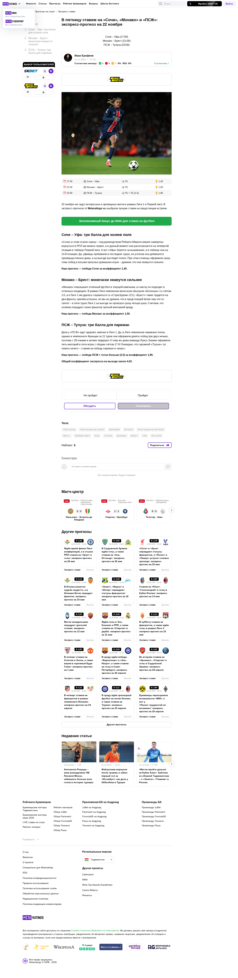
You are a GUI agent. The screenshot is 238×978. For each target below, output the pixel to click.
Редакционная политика (35, 898)
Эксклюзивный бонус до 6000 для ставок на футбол (116, 221)
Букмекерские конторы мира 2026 (35, 816)
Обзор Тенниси (62, 825)
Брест (134, 435)
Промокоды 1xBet (151, 807)
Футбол (128, 429)
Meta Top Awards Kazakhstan (97, 884)
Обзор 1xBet (60, 812)
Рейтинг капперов (63, 807)
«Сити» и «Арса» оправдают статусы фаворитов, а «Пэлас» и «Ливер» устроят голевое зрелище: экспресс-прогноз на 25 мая (154, 556)
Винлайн (114, 429)
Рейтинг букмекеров (74, 3)
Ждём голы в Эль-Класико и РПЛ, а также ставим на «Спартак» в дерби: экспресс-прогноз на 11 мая (116, 628)
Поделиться (157, 445)
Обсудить (89, 406)
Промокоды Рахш (151, 825)
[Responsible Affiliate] (159, 947)
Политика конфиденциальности (39, 878)
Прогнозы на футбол (150, 429)
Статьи (43, 3)
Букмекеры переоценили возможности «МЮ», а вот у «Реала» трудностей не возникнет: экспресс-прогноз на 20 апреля (153, 703)
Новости (31, 3)
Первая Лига (82, 435)
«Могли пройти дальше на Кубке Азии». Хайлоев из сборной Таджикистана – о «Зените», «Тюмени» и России (154, 776)
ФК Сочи (156, 435)
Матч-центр (73, 491)
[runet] (26, 947)
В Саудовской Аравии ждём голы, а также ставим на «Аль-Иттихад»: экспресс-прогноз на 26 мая (114, 555)
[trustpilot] (87, 947)
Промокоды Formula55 (154, 816)
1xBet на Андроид (91, 807)
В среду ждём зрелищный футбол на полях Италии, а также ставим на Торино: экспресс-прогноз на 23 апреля (116, 701)
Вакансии (28, 857)
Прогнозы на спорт (92, 429)
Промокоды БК (152, 802)
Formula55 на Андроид (94, 816)
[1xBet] (31, 66)
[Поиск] (161, 3)
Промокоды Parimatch (153, 812)
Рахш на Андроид (91, 821)
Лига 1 (66, 435)
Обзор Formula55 (63, 821)
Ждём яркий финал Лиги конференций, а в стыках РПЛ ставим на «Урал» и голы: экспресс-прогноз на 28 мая (78, 555)
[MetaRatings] (33, 917)
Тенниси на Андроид (93, 825)
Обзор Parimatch (62, 816)
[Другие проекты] (12, 3)
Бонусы (93, 3)
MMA (85, 879)
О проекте (28, 862)
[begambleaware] (111, 947)
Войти (229, 3)
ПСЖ (97, 435)
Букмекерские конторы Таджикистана (35, 809)
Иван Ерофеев (84, 55)
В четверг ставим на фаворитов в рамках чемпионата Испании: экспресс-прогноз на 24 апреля (77, 701)
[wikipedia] (64, 947)
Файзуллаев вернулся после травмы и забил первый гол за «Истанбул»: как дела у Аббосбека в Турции (115, 776)
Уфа (144, 435)
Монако (121, 435)
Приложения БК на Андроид (100, 802)
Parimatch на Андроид (94, 812)
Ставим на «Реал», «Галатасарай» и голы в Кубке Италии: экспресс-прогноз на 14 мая (153, 591)
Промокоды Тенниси (153, 821)
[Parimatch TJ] (31, 81)
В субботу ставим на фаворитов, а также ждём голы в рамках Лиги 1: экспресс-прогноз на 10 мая (154, 628)
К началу (33, 21)
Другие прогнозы (77, 532)
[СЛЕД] (172, 510)
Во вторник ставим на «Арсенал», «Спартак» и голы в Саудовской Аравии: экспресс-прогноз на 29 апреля (153, 663)
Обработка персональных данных (41, 893)
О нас (26, 852)
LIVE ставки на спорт (34, 822)
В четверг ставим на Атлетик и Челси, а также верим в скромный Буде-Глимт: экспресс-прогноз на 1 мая (78, 663)
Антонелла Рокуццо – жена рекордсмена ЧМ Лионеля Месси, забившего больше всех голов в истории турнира (78, 776)
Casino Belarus (90, 890)
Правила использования (36, 883)
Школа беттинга (110, 3)
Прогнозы (55, 3)
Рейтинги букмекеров (37, 802)
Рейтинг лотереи (31, 827)
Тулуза (108, 435)
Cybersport (88, 874)
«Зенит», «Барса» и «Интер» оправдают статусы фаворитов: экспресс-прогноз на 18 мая (115, 593)
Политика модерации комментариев (42, 904)
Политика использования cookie (40, 888)
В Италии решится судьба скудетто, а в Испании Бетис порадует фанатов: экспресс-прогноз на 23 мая (78, 593)
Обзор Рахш (60, 830)
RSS (25, 872)
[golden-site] (41, 947)
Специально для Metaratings (38, 867)
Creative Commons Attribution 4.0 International (95, 930)
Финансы (87, 895)
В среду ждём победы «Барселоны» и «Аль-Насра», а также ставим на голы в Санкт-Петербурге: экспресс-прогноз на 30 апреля (115, 665)
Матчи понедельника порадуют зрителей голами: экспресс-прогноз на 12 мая (76, 627)
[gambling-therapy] (134, 947)
